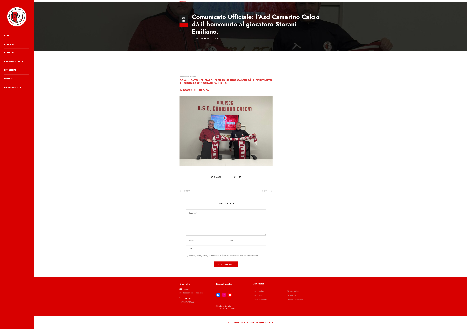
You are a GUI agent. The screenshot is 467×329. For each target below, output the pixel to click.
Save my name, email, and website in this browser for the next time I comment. (223, 255)
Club (6, 35)
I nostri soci (257, 295)
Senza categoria (203, 38)
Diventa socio (292, 295)
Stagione (9, 44)
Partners (9, 53)
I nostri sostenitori (259, 299)
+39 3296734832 (187, 302)
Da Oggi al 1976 (12, 87)
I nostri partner (258, 291)
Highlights (10, 70)
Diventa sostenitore (295, 299)
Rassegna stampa (13, 61)
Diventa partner (293, 291)
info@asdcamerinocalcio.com (191, 292)
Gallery (8, 78)
